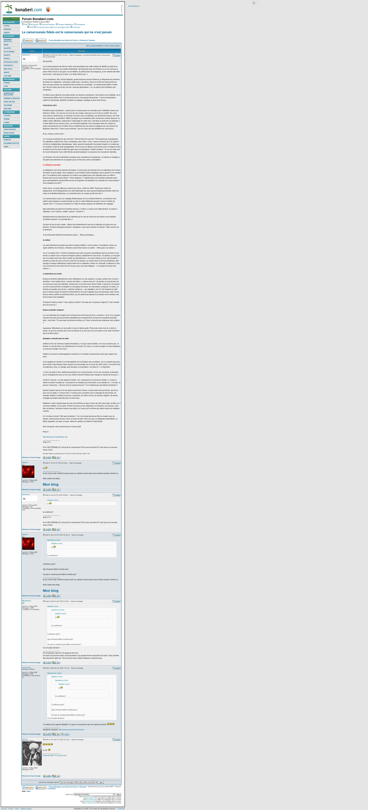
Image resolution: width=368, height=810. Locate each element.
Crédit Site (121, 809)
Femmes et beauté (12, 98)
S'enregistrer (80, 24)
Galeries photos (11, 143)
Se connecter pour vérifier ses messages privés (53, 27)
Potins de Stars (11, 62)
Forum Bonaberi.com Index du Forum (63, 40)
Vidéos (7, 33)
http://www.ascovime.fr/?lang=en (71, 730)
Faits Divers (9, 52)
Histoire (7, 109)
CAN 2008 (7, 76)
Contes (7, 115)
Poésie (6, 119)
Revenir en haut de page (31, 457)
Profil (31, 27)
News (6, 45)
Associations (10, 129)
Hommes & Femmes (87, 40)
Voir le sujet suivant (112, 46)
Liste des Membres (48, 24)
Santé (6, 72)
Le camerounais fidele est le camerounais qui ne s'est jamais (67, 32)
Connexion (76, 27)
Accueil (3, 809)
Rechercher (34, 24)
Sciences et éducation (9, 94)
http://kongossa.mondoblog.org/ (55, 437)
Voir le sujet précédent (94, 46)
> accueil (8, 19)
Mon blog (51, 484)
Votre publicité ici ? (134, 6)
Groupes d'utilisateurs (65, 24)
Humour (7, 140)
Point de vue (9, 102)
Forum (7, 83)
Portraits (8, 65)
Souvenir (8, 105)
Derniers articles (8, 40)
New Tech (8, 69)
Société (7, 48)
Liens (6, 147)
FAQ (25, 24)
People (7, 58)
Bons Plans (9, 133)
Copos (6, 26)
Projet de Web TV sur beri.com (55, 755)
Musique (7, 29)
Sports (7, 55)
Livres (6, 122)
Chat (6, 86)
